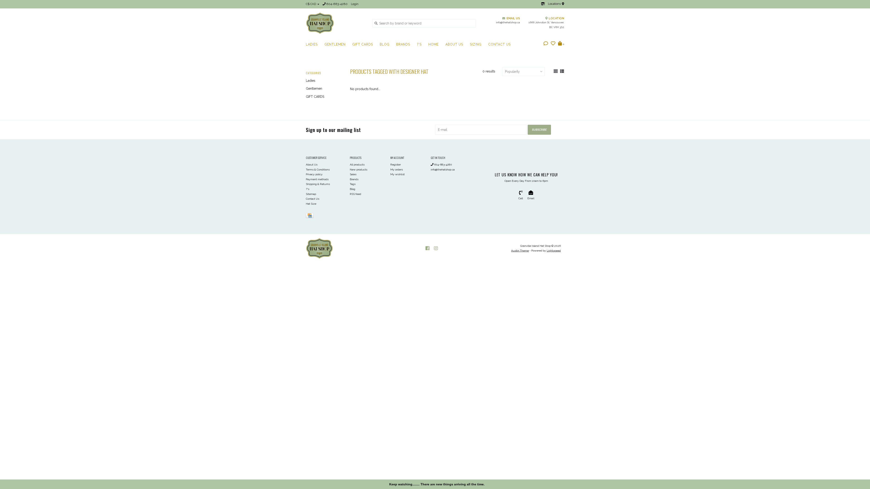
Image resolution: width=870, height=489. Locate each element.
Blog (384, 44)
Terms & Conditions (318, 169)
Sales (353, 174)
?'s (419, 44)
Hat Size (311, 203)
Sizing (475, 44)
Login (354, 4)
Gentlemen (335, 44)
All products (357, 164)
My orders (396, 169)
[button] (546, 44)
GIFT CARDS (362, 44)
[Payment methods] (310, 216)
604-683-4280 (442, 164)
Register (395, 164)
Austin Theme (520, 250)
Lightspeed (554, 250)
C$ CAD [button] (311, 4)
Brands (403, 44)
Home (433, 44)
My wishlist (397, 174)
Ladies (312, 44)
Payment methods (317, 179)
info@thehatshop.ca (443, 169)
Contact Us (499, 44)
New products (358, 169)
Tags (352, 184)
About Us (454, 44)
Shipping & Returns (318, 184)
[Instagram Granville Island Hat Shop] (436, 248)
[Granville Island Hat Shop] (335, 23)
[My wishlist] (553, 44)
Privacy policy (314, 174)
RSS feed (355, 194)
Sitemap (311, 194)
